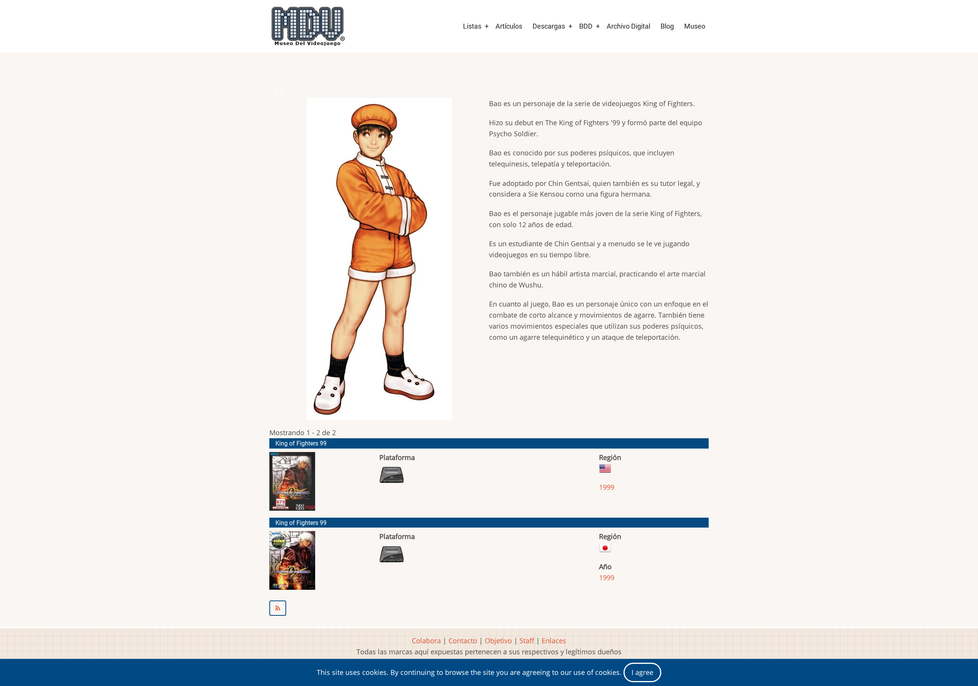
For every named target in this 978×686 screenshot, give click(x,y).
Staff (527, 640)
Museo (694, 26)
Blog (667, 26)
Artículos (508, 26)
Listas (472, 26)
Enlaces (554, 640)
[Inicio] (307, 26)
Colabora (426, 640)
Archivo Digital (628, 26)
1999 (606, 487)
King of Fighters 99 (301, 443)
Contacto (463, 640)
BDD (586, 26)
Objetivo (498, 640)
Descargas (549, 26)
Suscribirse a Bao (489, 608)
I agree (642, 672)
